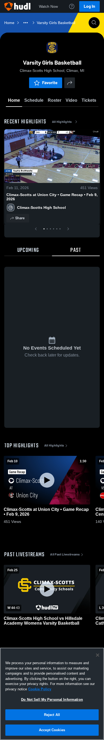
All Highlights (62, 121)
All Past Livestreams (65, 554)
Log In (89, 6)
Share (20, 218)
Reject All (52, 715)
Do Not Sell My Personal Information (52, 700)
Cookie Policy (39, 689)
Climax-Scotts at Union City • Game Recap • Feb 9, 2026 (52, 197)
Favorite (50, 82)
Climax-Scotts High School (41, 207)
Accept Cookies (52, 730)
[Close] (97, 655)
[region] (52, 694)
